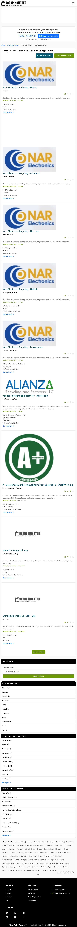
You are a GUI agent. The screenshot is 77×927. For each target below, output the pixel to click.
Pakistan (4, 856)
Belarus (45, 870)
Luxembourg (49, 856)
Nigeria (66, 863)
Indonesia (57, 867)
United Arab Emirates (40, 853)
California (6, 350)
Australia (69, 842)
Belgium (11, 845)
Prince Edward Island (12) (10, 823)
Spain (29, 845)
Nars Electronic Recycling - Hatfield (20, 289)
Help (7, 900)
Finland (42, 845)
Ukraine (61, 860)
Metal (4, 717)
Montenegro (12, 867)
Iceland (65, 867)
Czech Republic (7, 860)
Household (5, 713)
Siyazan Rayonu (8, 554)
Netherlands (60, 842)
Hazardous (5, 709)
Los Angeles (13, 350)
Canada (29, 842)
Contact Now (7, 112)
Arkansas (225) (7, 753)
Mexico (29, 867)
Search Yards (38, 676)
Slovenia (4, 853)
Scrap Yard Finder (13, 45)
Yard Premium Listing (64, 55)
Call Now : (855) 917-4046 (28, 36)
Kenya (36, 867)
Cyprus (10, 870)
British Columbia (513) (9, 797)
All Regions (6, 783)
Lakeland (11, 177)
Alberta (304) (6, 793)
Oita (4, 619)
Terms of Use (23, 925)
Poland (4, 845)
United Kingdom (39, 842)
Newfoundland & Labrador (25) (12, 810)
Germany (50, 842)
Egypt (3, 870)
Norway (20, 853)
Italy (61, 845)
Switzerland (20, 845)
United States (20, 842)
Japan (50, 867)
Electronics (5, 700)
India (56, 845)
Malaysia (24, 860)
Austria (4, 849)
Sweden (11, 849)
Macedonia (32, 856)
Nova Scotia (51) (7, 814)
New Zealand (48, 849)
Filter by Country (7, 842)
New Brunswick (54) (8, 806)
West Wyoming (17, 488)
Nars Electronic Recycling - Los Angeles (23, 347)
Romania (68, 845)
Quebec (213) (6, 827)
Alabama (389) (6, 740)
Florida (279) (6, 778)
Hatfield (14, 292)
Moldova (21, 867)
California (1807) (7, 762)
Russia (30, 863)
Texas (5, 234)
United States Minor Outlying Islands (14, 863)
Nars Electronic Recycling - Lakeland (21, 173)
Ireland (35, 845)
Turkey (16, 860)
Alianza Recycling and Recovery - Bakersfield (25, 395)
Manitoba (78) (6, 801)
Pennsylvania (7, 292)
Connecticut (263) (8, 770)
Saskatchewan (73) (8, 831)
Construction (6, 696)
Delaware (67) (6, 774)
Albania (51, 853)
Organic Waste (7, 722)
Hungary (23, 856)
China (33, 849)
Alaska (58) (5, 745)
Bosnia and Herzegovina (32, 870)
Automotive (5, 688)
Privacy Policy (13, 925)
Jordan (43, 867)
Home (3, 45)
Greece (49, 845)
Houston (10, 234)
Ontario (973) (6, 818)
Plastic (4, 730)
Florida (5, 91)
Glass (4, 705)
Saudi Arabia (14, 856)
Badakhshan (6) (7, 757)
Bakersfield (13, 399)
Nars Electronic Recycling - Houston (21, 231)
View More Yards (38, 652)
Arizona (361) (6, 749)
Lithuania (58, 849)
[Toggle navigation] (73, 3)
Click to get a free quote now (48, 36)
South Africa (34, 860)
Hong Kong (43, 860)
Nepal (3, 867)
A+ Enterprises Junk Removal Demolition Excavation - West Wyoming (38, 485)
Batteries (5, 692)
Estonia (66, 853)
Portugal (19, 849)
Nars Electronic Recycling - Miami (20, 87)
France (39, 849)
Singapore (53, 860)
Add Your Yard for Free (44, 55)
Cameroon (18, 870)
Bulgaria (28, 853)
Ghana (40, 856)
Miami (10, 91)
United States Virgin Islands (44, 863)
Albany (16, 554)
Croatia (59, 853)
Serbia (66, 849)
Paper (4, 726)
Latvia (27, 849)
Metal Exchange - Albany (15, 550)
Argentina (53, 870)
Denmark (58, 856)
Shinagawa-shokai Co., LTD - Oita (19, 616)
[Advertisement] (38, 14)
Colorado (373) (7, 766)
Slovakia (12, 853)
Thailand (59, 863)
